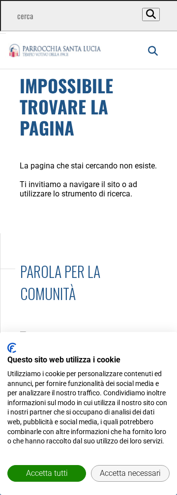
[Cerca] (151, 14)
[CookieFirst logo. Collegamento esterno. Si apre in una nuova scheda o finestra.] (11, 348)
